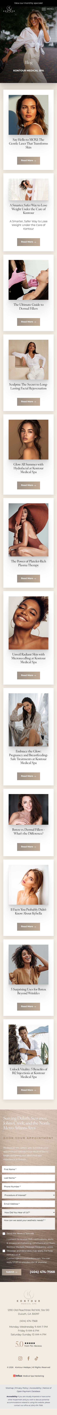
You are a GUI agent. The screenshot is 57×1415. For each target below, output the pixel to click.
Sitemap (10, 1388)
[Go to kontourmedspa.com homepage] (15, 9)
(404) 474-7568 (42, 1272)
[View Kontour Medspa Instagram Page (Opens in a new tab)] (20, 1359)
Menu (50, 9)
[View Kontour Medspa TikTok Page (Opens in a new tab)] (36, 1359)
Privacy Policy (21, 1388)
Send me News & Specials (20, 1233)
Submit (10, 1272)
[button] (44, 9)
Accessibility (35, 1388)
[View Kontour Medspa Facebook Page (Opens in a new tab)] (28, 1359)
